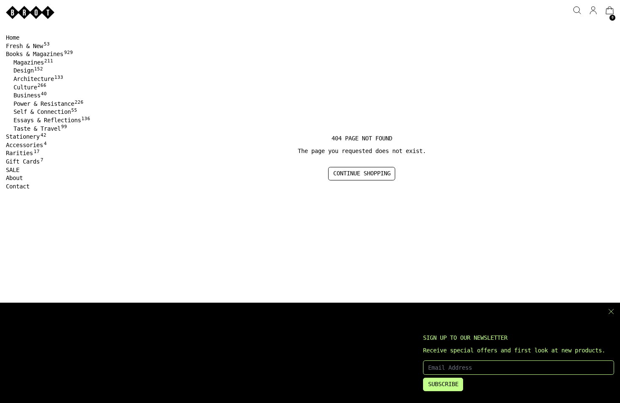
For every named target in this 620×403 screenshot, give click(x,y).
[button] (577, 10)
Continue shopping (362, 173)
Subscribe (443, 384)
